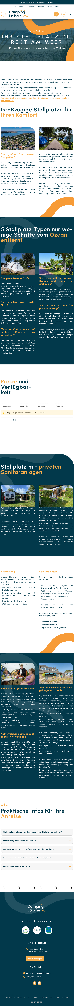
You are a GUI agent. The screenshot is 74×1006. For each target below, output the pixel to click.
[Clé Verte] (48, 930)
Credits (65, 998)
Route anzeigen (35, 959)
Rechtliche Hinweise (43, 998)
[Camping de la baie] (18, 14)
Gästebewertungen (13, 998)
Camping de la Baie (9, 995)
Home (31, 31)
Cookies (57, 998)
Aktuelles (28, 998)
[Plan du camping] (56, 14)
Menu (3, 14)
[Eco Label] (25, 930)
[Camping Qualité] (37, 930)
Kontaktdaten (37, 1002)
